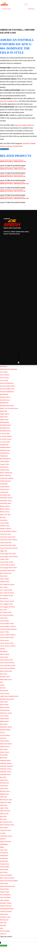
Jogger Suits (3, 551)
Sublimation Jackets (5, 769)
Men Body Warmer (5, 458)
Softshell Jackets (5, 710)
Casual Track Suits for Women (8, 539)
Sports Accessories (5, 841)
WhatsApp (3, 945)
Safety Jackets (4, 813)
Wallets (2, 847)
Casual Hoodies (4, 523)
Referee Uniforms (5, 506)
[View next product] (36, 9)
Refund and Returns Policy (7, 886)
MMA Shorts (3, 757)
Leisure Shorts (4, 657)
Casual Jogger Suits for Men (8, 553)
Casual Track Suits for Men (7, 537)
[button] (29, 4)
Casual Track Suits (5, 534)
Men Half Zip (3, 651)
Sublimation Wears (5, 760)
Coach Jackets (4, 716)
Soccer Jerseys (4, 377)
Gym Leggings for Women (7, 607)
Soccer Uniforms (5, 375)
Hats (1, 682)
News (1, 928)
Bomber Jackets (4, 707)
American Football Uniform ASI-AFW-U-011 (14, 183)
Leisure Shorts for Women (7, 662)
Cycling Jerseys (4, 489)
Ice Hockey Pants (5, 442)
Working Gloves (4, 783)
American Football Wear (14, 146)
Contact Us (3, 933)
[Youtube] (18, 360)
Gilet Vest (2, 688)
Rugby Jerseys (4, 419)
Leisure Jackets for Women (7, 646)
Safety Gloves (4, 780)
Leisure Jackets (4, 640)
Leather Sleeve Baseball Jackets (9, 696)
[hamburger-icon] (26, 4)
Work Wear (3, 777)
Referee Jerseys (4, 511)
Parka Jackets (4, 690)
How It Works (4, 872)
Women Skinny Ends (6, 671)
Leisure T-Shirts (4, 632)
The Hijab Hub (4, 852)
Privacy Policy (4, 883)
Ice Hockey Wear (5, 433)
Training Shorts (4, 467)
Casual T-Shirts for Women (7, 565)
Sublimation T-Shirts (5, 771)
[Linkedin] (18, 363)
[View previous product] (1, 9)
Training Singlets (4, 461)
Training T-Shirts (4, 464)
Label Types (3, 922)
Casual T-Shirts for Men (6, 562)
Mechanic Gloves (5, 791)
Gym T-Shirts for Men (6, 590)
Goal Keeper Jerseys (6, 500)
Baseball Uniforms (5, 397)
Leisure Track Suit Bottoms (7, 668)
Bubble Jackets (4, 721)
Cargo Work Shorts (5, 830)
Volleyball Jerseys (5, 450)
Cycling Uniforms (5, 486)
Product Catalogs (5, 931)
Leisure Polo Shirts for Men (7, 665)
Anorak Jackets (4, 718)
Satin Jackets (4, 702)
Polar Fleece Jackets (6, 713)
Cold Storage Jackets (6, 836)
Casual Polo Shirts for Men (7, 570)
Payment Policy (4, 889)
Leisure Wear (3, 618)
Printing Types (4, 914)
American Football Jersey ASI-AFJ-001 (13, 161)
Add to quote (4, 149)
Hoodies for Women (5, 528)
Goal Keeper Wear (5, 495)
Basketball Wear (4, 422)
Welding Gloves (4, 794)
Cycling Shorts (4, 492)
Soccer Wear (3, 372)
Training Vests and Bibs (6, 478)
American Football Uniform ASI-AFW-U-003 (14, 198)
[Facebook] (18, 354)
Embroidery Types (5, 917)
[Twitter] (18, 357)
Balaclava (3, 838)
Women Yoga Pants (5, 475)
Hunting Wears (4, 855)
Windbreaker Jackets (6, 727)
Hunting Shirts (4, 858)
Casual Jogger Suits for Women (9, 556)
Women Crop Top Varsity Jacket (9, 408)
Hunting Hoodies (4, 866)
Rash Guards (4, 749)
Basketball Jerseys (5, 430)
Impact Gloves (4, 788)
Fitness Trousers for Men (7, 601)
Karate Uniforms (4, 741)
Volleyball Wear (4, 444)
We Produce (3, 366)
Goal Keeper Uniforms (6, 497)
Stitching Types (4, 920)
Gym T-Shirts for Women (7, 593)
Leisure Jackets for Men (7, 643)
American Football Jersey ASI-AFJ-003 (13, 169)
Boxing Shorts (4, 755)
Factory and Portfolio (6, 875)
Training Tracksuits (5, 481)
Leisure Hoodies (4, 621)
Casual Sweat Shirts (5, 542)
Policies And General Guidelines (9, 880)
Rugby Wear (3, 411)
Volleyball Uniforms (5, 447)
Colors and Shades (5, 897)
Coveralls (2, 833)
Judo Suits (3, 738)
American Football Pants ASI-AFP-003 (12, 191)
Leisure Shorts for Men (6, 660)
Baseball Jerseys (5, 400)
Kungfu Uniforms (4, 746)
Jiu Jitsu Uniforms (5, 735)
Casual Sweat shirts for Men (8, 545)
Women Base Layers (6, 679)
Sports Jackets (4, 704)
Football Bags (4, 844)
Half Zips (2, 648)
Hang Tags (3, 925)
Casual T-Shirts (4, 559)
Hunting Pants (4, 861)
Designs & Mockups (5, 906)
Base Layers (3, 674)
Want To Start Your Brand (7, 878)
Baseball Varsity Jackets (7, 405)
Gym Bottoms (4, 598)
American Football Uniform (9, 101)
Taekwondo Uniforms (6, 743)
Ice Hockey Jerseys (5, 439)
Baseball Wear (4, 394)
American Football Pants (5, 175)
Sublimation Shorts (5, 774)
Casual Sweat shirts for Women (9, 548)
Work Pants (3, 819)
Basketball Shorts (5, 428)
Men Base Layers (5, 676)
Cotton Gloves (4, 785)
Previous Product (7, 8)
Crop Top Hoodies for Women (8, 531)
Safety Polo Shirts (5, 811)
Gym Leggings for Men (6, 604)
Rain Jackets (3, 724)
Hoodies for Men (4, 525)
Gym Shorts (3, 609)
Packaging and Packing (6, 908)
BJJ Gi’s (2, 732)
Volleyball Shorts (4, 453)
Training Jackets (4, 470)
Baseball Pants (4, 402)
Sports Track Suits (5, 514)
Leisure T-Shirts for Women (7, 635)
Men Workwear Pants (6, 822)
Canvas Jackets (4, 693)
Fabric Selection (4, 900)
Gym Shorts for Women (6, 615)
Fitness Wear (3, 576)
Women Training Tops (6, 472)
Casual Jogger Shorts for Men (8, 567)
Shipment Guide (4, 892)
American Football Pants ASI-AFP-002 (12, 176)
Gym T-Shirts (4, 587)
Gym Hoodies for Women (7, 584)
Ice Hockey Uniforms (6, 436)
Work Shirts (3, 816)
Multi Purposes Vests (6, 799)
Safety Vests (3, 797)
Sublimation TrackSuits (6, 766)
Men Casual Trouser (5, 573)
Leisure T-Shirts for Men (7, 637)
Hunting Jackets (4, 864)
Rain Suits (3, 517)
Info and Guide (4, 869)
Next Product (31, 8)
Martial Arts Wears (5, 730)
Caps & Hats (3, 850)
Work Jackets (4, 827)
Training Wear (4, 456)
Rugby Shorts (4, 416)
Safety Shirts (3, 805)
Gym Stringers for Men (6, 595)
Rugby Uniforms (4, 414)
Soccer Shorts (4, 380)
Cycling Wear (4, 484)
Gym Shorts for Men (6, 612)
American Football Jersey (6, 160)
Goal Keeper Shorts (5, 503)
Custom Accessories (6, 911)
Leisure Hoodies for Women (8, 626)
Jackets (2, 685)
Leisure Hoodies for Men (7, 623)
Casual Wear (3, 520)
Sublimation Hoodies (6, 763)
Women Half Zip (4, 654)
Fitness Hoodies (4, 579)
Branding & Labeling (5, 903)
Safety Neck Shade (5, 802)
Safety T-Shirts (4, 808)
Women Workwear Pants (7, 825)
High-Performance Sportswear (8, 369)
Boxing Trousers (4, 752)
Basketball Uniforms (5, 425)
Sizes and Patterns (5, 894)
